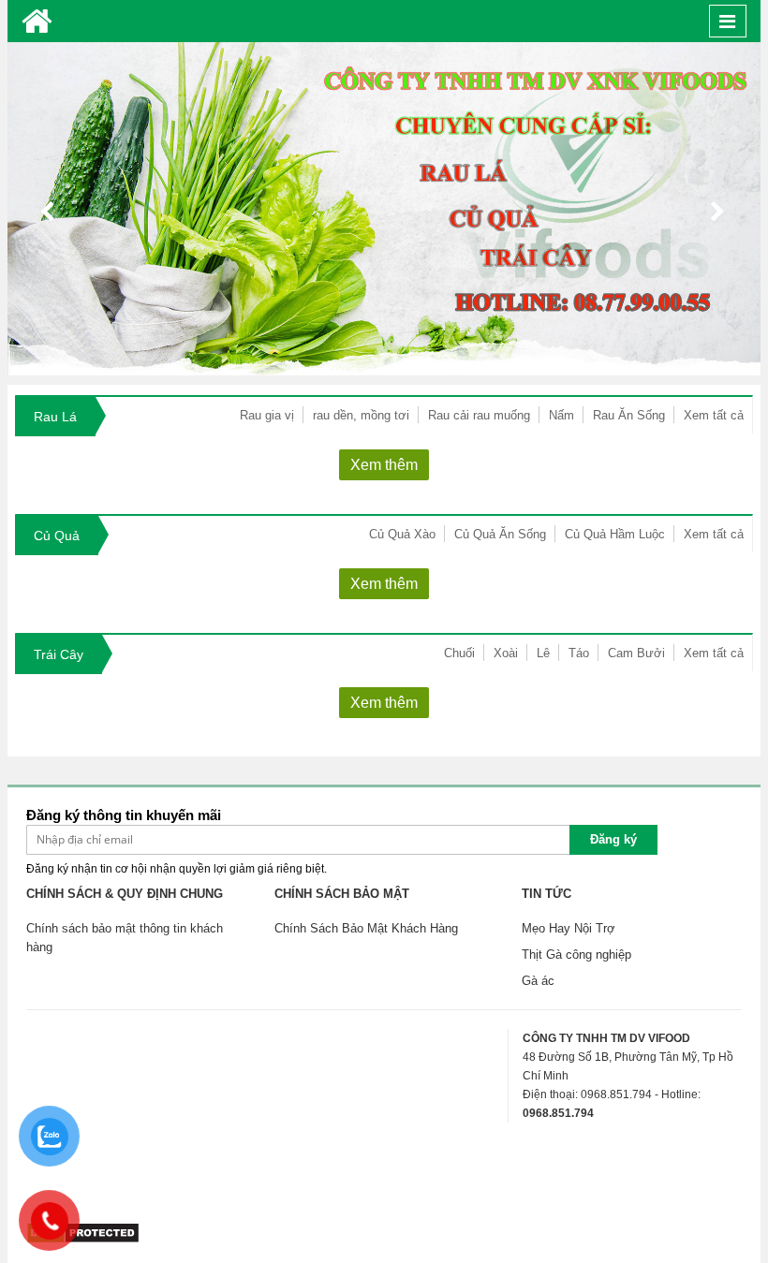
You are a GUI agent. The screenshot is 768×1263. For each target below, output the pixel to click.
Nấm (561, 415)
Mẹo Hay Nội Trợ (568, 928)
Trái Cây (58, 654)
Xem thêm (384, 465)
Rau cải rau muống (479, 415)
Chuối (459, 653)
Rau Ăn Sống (629, 415)
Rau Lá (55, 416)
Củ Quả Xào (402, 534)
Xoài (506, 653)
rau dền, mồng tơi (361, 415)
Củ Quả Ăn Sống (500, 534)
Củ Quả (57, 535)
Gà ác (538, 981)
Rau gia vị (267, 415)
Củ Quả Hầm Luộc (615, 534)
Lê (543, 653)
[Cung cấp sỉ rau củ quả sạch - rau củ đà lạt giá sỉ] (36, 21)
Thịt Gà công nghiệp (576, 954)
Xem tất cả (714, 415)
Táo (579, 653)
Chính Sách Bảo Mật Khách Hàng (366, 928)
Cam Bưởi (636, 653)
